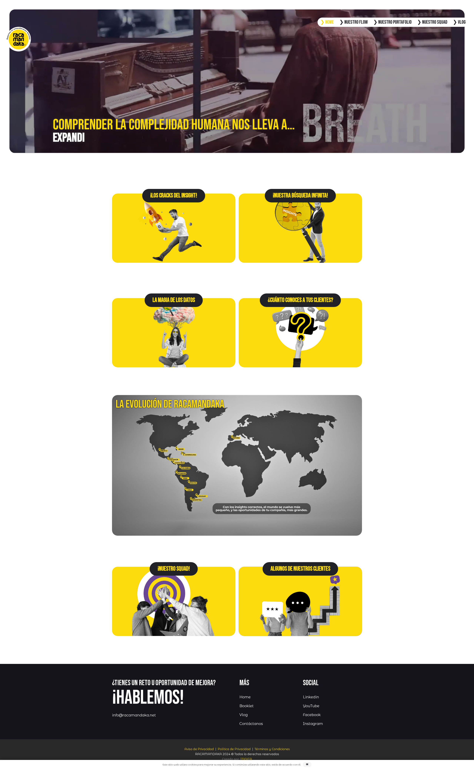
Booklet (246, 706)
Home (245, 697)
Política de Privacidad (234, 749)
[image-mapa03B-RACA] (237, 465)
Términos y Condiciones (272, 749)
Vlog (243, 715)
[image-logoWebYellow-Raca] (18, 39)
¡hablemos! (148, 698)
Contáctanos (251, 723)
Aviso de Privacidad (199, 749)
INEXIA (246, 759)
